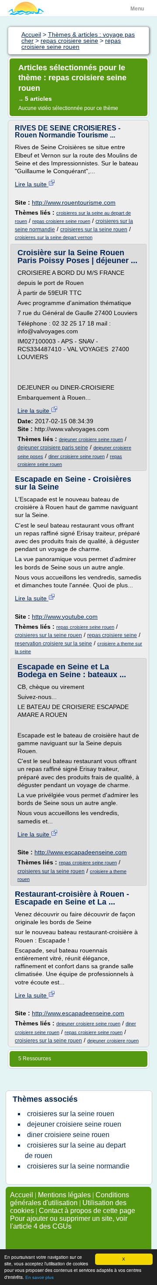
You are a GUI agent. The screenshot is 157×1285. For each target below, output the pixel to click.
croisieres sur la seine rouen (93, 229)
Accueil (21, 1195)
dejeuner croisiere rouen (113, 1040)
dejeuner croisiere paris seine (52, 448)
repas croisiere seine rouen (61, 221)
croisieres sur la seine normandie (78, 1166)
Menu (137, 9)
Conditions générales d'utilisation (69, 1198)
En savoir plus (39, 1277)
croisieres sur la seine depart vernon (53, 237)
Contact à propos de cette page (87, 1210)
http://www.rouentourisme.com (74, 202)
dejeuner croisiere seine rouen (91, 439)
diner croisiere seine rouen (76, 456)
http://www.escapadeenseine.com (80, 852)
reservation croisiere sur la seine (53, 644)
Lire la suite (31, 184)
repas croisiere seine (112, 635)
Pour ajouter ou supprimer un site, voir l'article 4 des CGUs (68, 1222)
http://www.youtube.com (65, 616)
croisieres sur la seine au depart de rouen (75, 1150)
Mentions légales (64, 1195)
